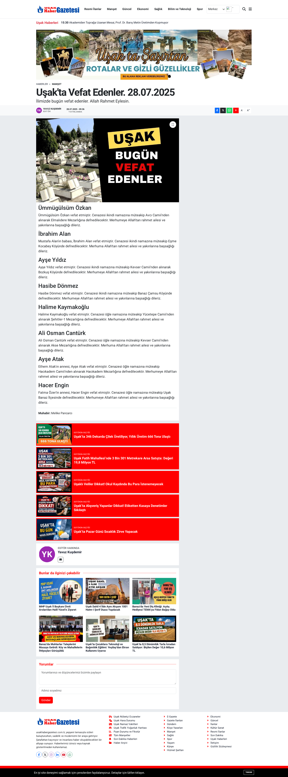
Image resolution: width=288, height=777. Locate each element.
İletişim (214, 742)
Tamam (249, 772)
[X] (45, 754)
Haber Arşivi (120, 742)
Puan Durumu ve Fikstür (127, 731)
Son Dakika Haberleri (125, 738)
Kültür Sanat (217, 727)
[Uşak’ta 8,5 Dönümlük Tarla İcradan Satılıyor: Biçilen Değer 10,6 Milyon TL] (154, 628)
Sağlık (158, 9)
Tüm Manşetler (122, 735)
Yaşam (170, 742)
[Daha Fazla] (236, 110)
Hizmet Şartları (175, 750)
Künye (170, 746)
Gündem (171, 724)
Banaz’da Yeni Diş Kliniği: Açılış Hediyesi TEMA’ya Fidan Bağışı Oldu (154, 608)
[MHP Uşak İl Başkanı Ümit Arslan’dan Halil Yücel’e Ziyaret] (61, 590)
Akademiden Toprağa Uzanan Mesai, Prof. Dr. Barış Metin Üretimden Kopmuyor (114, 20)
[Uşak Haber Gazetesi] (58, 9)
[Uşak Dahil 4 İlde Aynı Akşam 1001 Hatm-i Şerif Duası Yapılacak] (108, 590)
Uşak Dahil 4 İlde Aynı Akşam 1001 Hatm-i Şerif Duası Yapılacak (107, 608)
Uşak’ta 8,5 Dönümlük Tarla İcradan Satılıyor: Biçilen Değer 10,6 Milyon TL (153, 647)
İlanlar (213, 724)
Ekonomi (143, 9)
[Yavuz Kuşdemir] (47, 554)
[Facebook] (39, 754)
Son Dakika (216, 735)
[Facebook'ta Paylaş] (217, 110)
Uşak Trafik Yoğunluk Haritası (130, 727)
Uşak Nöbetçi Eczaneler (127, 716)
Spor (200, 9)
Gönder (46, 700)
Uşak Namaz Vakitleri (126, 724)
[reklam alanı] (144, 54)
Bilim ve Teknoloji (179, 9)
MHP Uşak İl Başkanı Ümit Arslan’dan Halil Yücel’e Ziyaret (57, 608)
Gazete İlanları (175, 720)
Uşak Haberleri (218, 738)
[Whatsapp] (69, 754)
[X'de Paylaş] (223, 110)
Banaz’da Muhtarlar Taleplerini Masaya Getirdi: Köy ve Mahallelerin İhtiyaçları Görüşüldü (60, 647)
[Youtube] (63, 754)
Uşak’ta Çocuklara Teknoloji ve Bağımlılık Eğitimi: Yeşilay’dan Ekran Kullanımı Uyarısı (107, 647)
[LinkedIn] (57, 754)
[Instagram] (51, 754)
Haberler (42, 84)
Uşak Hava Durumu (124, 720)
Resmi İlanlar (92, 9)
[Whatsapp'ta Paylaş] (229, 110)
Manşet (112, 9)
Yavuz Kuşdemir (70, 552)
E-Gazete (172, 716)
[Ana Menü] (249, 9)
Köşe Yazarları (175, 727)
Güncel (127, 9)
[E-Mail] (60, 559)
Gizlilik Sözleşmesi (221, 746)
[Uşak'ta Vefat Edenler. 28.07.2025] (107, 160)
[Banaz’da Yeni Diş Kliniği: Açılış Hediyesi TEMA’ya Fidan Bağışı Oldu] (154, 590)
